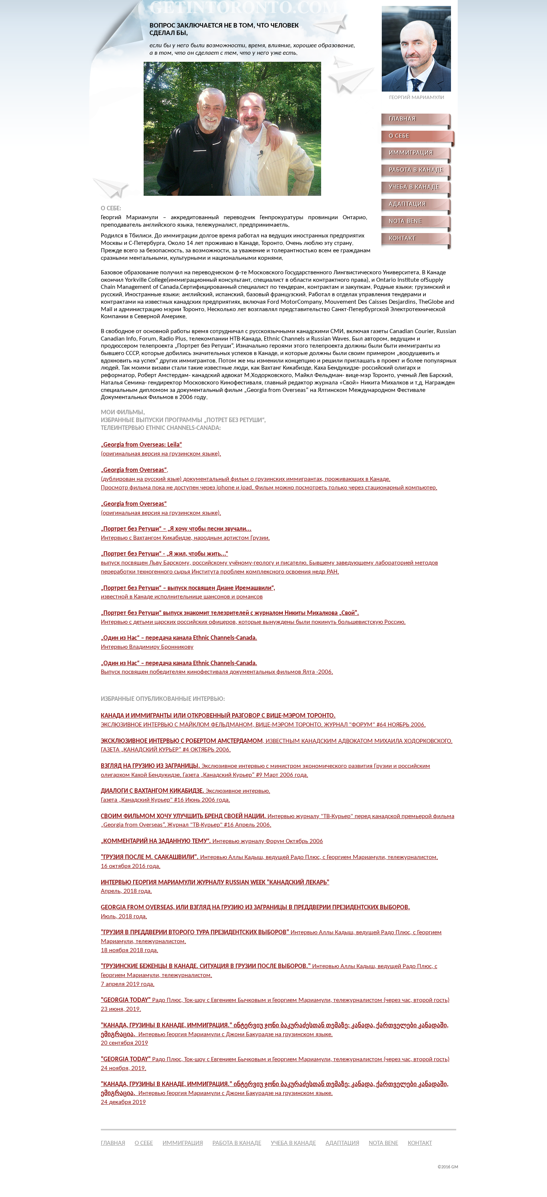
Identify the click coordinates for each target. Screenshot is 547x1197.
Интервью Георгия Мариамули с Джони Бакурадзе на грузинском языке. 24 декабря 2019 (274, 1093)
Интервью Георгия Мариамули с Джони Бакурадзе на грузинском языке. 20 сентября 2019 (274, 1034)
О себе (144, 1143)
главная (402, 119)
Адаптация (407, 204)
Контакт (402, 238)
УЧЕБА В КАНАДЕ (414, 187)
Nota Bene (405, 221)
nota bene (383, 1143)
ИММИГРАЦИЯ (411, 153)
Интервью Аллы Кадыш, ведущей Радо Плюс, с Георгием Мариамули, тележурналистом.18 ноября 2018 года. (271, 941)
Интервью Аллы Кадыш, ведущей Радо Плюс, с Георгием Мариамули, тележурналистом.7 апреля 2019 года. (269, 975)
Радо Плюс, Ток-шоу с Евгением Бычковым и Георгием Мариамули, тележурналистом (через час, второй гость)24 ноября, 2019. (275, 1064)
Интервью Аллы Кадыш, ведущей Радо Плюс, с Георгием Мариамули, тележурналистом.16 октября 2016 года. (269, 861)
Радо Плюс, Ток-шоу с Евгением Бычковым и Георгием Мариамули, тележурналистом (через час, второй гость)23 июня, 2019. (275, 1004)
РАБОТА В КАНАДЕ (416, 170)
